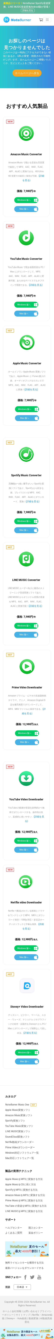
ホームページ (27, 59)
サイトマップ (23, 1314)
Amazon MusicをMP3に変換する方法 (25, 1195)
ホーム (6, 1311)
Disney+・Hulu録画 (16, 1318)
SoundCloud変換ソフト (17, 1136)
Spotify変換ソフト (15, 1120)
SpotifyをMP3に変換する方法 (21, 1189)
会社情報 (16, 1311)
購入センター (35, 1227)
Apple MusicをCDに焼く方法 (20, 1184)
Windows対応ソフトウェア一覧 (22, 1152)
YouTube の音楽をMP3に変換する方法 (25, 1205)
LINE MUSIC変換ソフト (17, 1131)
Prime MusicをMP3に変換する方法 (24, 1200)
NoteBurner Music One (17, 1104)
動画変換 (33, 1318)
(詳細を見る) (35, 285)
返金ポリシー (35, 1232)
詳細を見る (27, 10)
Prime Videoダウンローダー (20, 1147)
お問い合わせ (30, 1311)
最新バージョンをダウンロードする (24, 1268)
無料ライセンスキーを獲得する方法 (24, 1262)
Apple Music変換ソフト (17, 1110)
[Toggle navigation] (47, 19)
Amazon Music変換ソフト (19, 1115)
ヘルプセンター (13, 1227)
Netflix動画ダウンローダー (19, 1142)
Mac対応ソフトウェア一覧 (19, 1158)
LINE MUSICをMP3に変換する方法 (24, 1211)
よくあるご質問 (13, 1232)
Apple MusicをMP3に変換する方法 (24, 1179)
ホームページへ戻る (27, 73)
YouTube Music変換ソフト (19, 1126)
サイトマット (17, 63)
